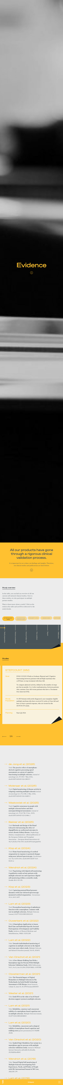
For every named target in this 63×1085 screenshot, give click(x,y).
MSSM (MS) (46, 618)
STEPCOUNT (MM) (8, 618)
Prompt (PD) (33, 618)
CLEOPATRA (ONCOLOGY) (21, 618)
